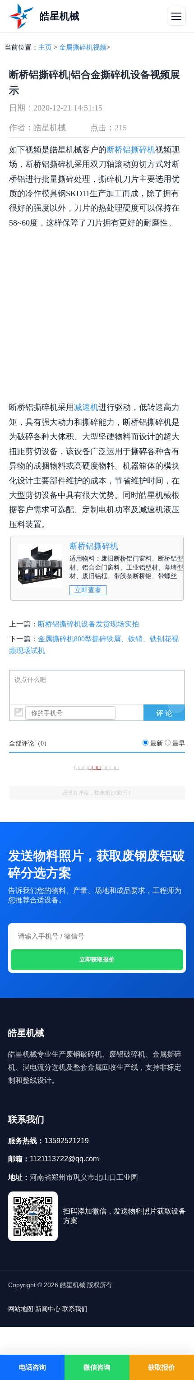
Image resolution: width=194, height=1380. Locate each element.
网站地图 (20, 1308)
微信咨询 (97, 1367)
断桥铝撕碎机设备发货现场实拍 (88, 624)
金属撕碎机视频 (82, 47)
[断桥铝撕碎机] (40, 565)
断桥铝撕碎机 (93, 546)
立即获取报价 (97, 959)
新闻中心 (47, 1308)
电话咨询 (32, 1367)
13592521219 (66, 1141)
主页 (45, 47)
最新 (156, 743)
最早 (178, 743)
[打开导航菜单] (176, 16)
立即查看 (88, 589)
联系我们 (75, 1308)
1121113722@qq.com (64, 1159)
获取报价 (161, 1367)
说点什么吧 (30, 679)
